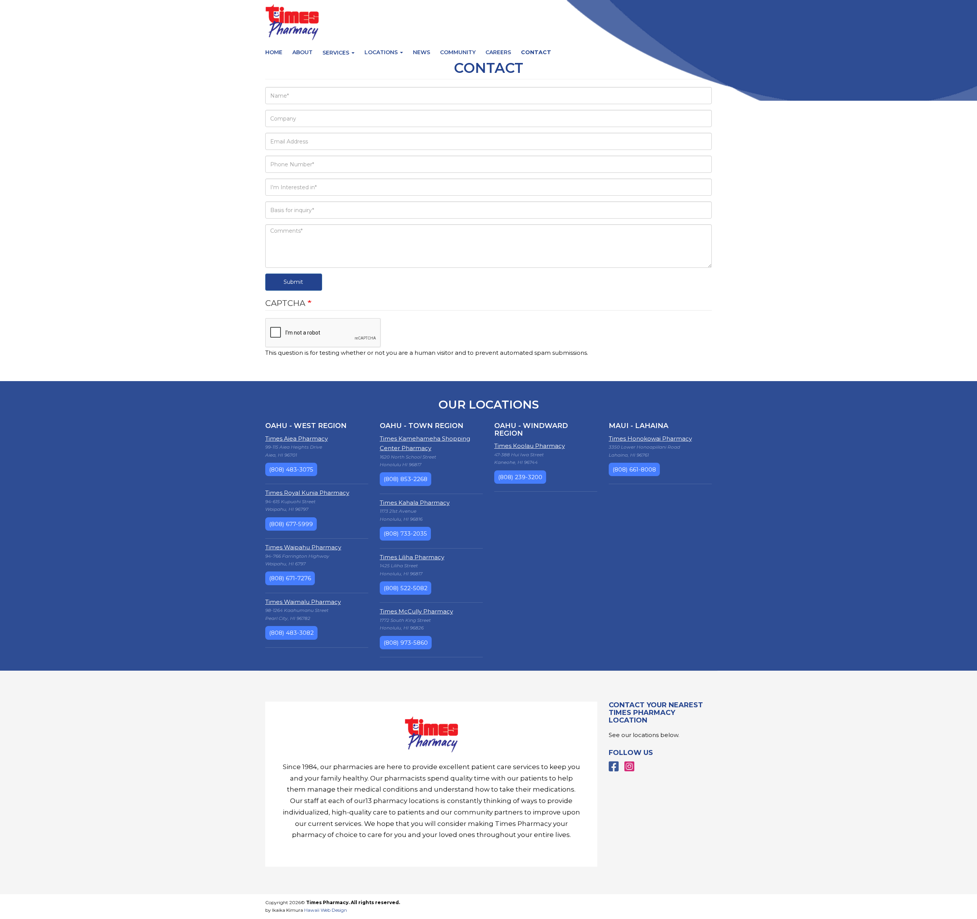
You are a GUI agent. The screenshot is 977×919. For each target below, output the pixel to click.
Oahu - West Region (306, 426)
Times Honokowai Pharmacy (650, 438)
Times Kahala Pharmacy (415, 502)
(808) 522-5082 (405, 588)
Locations (381, 52)
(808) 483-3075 (291, 469)
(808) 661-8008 (634, 469)
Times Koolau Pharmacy (529, 445)
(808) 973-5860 (406, 642)
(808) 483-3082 (291, 632)
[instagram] (629, 767)
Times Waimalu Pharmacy (303, 601)
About (302, 52)
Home (273, 52)
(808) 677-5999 (291, 524)
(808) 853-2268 (405, 479)
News (421, 52)
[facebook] (614, 767)
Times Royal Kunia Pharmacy (307, 492)
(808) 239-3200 (520, 477)
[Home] (431, 734)
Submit (293, 281)
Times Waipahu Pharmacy (303, 547)
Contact (536, 52)
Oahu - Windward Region (531, 430)
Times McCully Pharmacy (416, 611)
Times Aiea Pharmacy (296, 438)
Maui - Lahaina (638, 426)
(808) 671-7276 (290, 578)
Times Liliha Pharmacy (412, 557)
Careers (498, 52)
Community (458, 52)
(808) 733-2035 (405, 533)
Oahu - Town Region (421, 426)
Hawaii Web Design (325, 910)
